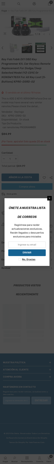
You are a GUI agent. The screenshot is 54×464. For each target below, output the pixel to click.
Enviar (27, 252)
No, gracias (28, 259)
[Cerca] (49, 198)
